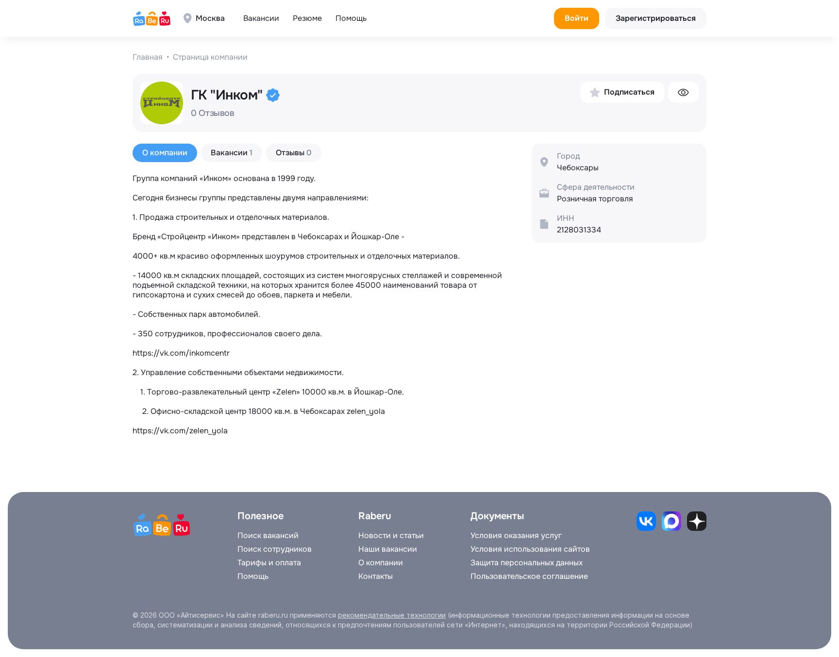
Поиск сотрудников (274, 549)
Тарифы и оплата (269, 563)
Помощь (351, 18)
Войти (576, 18)
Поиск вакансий (268, 536)
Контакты (375, 576)
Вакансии (261, 18)
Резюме (307, 18)
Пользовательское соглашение (529, 576)
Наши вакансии (387, 549)
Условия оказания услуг (516, 536)
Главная (148, 57)
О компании (380, 563)
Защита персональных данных (526, 563)
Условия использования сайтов (530, 549)
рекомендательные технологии (392, 615)
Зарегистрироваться (656, 18)
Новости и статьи (391, 536)
